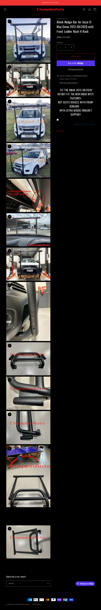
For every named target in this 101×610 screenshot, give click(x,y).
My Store (14, 604)
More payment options (75, 69)
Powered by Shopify (23, 604)
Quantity (60, 42)
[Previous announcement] (5, 2)
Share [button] (61, 131)
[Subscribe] (47, 583)
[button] (5, 9)
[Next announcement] (96, 2)
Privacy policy (36, 604)
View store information (68, 83)
